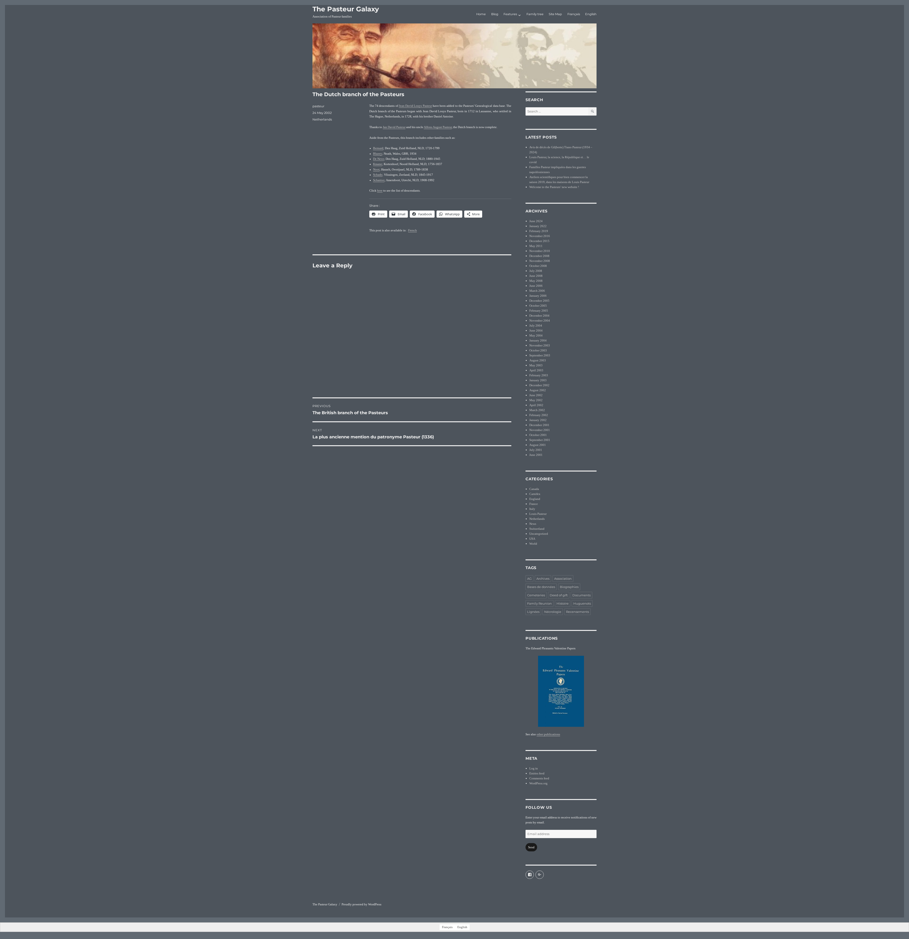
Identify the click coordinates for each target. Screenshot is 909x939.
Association (563, 578)
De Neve (378, 159)
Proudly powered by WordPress (361, 904)
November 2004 (539, 320)
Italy (532, 509)
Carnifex (534, 494)
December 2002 (539, 385)
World (533, 543)
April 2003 (536, 370)
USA (532, 538)
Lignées (533, 612)
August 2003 (537, 360)
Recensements (577, 612)
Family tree (535, 14)
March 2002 (537, 410)
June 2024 (536, 221)
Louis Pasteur (538, 514)
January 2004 (538, 340)
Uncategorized (538, 533)
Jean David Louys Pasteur (415, 106)
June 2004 (536, 330)
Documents (581, 595)
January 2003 (538, 380)
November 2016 (539, 236)
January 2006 (538, 295)
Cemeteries (536, 595)
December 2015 (539, 241)
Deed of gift (559, 595)
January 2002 (538, 420)
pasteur (318, 106)
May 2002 (536, 400)
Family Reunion (539, 603)
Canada (534, 489)
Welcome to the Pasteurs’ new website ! (554, 187)
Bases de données (541, 587)
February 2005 (538, 310)
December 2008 (539, 256)
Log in (533, 768)
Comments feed (539, 778)
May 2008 (536, 281)
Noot (376, 169)
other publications (548, 734)
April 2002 (536, 405)
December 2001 (539, 425)
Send (531, 847)
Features (510, 14)
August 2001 (537, 445)
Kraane (377, 164)
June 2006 (536, 286)
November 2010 (539, 251)
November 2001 (539, 430)
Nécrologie (552, 612)
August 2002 (537, 390)
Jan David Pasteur (394, 127)
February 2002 (538, 415)
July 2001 (535, 450)
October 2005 (538, 305)
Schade (377, 174)
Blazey (377, 153)
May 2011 (536, 246)
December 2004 (539, 315)
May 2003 (536, 365)
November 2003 (539, 345)
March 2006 (537, 290)
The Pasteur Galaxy (345, 9)
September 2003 (539, 355)
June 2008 (536, 276)
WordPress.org (538, 783)
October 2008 (538, 266)
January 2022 (538, 226)
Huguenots (582, 603)
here (380, 190)
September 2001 (539, 440)
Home (481, 14)
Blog (494, 14)
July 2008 (535, 271)
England (534, 499)
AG (529, 578)
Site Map (555, 14)
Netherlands (322, 119)
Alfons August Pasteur (438, 127)
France (533, 504)
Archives (542, 578)
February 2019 (538, 231)
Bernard (378, 148)
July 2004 (535, 325)
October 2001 (538, 435)
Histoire (563, 603)
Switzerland (536, 528)
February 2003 (538, 375)
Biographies (569, 587)
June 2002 (536, 395)
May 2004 (536, 335)
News (532, 524)
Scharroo (378, 180)
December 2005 (539, 300)
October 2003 (538, 350)
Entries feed (536, 773)
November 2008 (539, 261)
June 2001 (536, 455)
